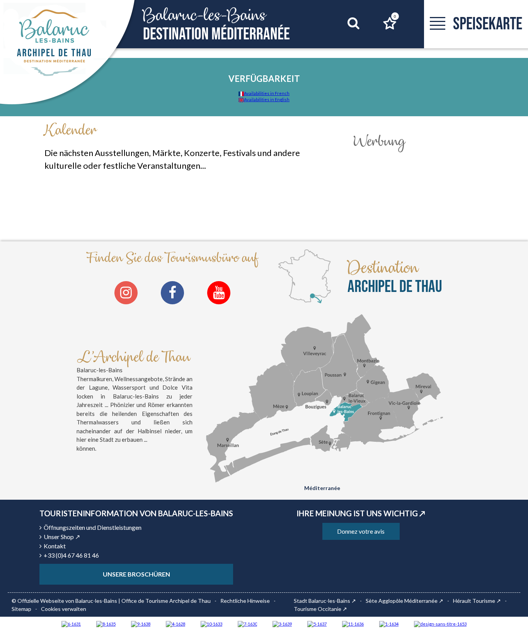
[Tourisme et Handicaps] (140, 623)
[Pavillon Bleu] (71, 623)
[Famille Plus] (175, 623)
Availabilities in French (267, 93)
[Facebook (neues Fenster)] (172, 292)
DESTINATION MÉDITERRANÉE (216, 25)
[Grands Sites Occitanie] (389, 623)
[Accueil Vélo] (282, 623)
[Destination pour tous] (317, 623)
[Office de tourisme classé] (353, 623)
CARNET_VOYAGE (395, 16)
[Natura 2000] (211, 623)
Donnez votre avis (361, 531)
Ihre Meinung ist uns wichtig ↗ (360, 513)
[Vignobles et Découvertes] (106, 623)
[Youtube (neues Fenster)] (218, 292)
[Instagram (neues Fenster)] (126, 292)
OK (343, 37)
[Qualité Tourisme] (440, 623)
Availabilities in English (267, 99)
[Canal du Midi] (247, 623)
